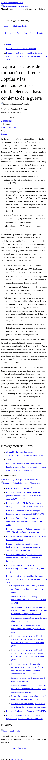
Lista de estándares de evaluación (19, 488)
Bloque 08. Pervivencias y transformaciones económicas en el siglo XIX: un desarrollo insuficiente (24, 558)
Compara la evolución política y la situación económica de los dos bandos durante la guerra (29, 589)
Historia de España (11, 33)
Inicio (6, 26)
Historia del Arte (20, 26)
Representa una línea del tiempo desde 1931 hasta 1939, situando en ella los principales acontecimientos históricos (29, 688)
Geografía (28, 33)
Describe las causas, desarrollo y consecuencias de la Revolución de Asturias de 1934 (28, 599)
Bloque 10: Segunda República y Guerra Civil (19, 480)
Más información (19, 748)
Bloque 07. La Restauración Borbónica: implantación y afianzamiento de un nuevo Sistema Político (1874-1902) (23, 547)
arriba (8, 459)
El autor (40, 33)
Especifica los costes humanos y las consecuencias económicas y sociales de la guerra (28, 628)
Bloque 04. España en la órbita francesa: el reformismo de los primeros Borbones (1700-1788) (24, 521)
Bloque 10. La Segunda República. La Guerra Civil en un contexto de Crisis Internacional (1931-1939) (26, 56)
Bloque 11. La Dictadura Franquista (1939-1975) (26, 711)
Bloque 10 (5, 134)
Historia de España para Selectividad (21, 49)
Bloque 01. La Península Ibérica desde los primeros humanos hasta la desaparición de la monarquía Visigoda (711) (24, 495)
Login (6, 14)
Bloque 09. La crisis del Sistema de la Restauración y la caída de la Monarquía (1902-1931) (25, 568)
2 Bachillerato (6, 121)
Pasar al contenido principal (12, 3)
